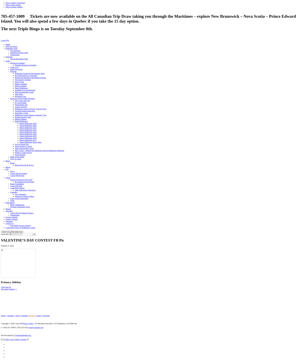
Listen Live (6, 232)
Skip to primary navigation (15, 3)
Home (3, 316)
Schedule (24, 316)
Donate (31, 316)
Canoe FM (5, 40)
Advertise (46, 316)
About (17, 316)
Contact (38, 316)
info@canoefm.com (36, 328)
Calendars (10, 316)
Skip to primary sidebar (14, 7)
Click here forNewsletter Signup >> (9, 288)
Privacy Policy (28, 324)
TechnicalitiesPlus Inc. (23, 335)
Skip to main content (13, 5)
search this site (6, 234)
